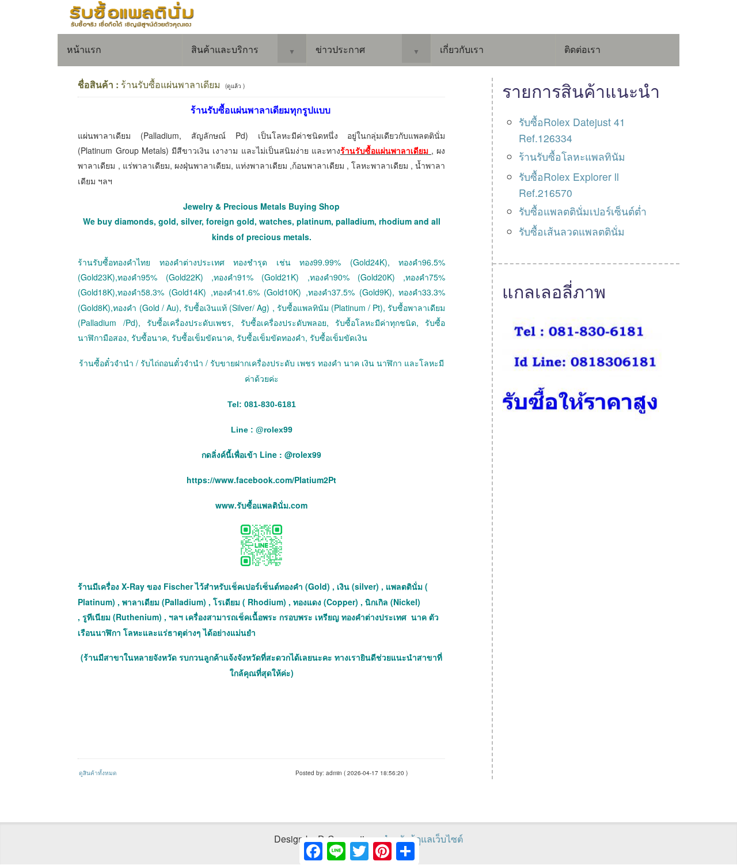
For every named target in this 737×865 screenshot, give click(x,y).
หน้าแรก (84, 49)
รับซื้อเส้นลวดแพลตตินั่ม (572, 231)
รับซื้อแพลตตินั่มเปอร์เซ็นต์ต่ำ (583, 211)
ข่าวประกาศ (340, 49)
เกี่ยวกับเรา (462, 49)
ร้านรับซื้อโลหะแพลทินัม (572, 156)
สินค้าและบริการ (225, 49)
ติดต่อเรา (582, 49)
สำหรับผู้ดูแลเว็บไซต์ (422, 838)
